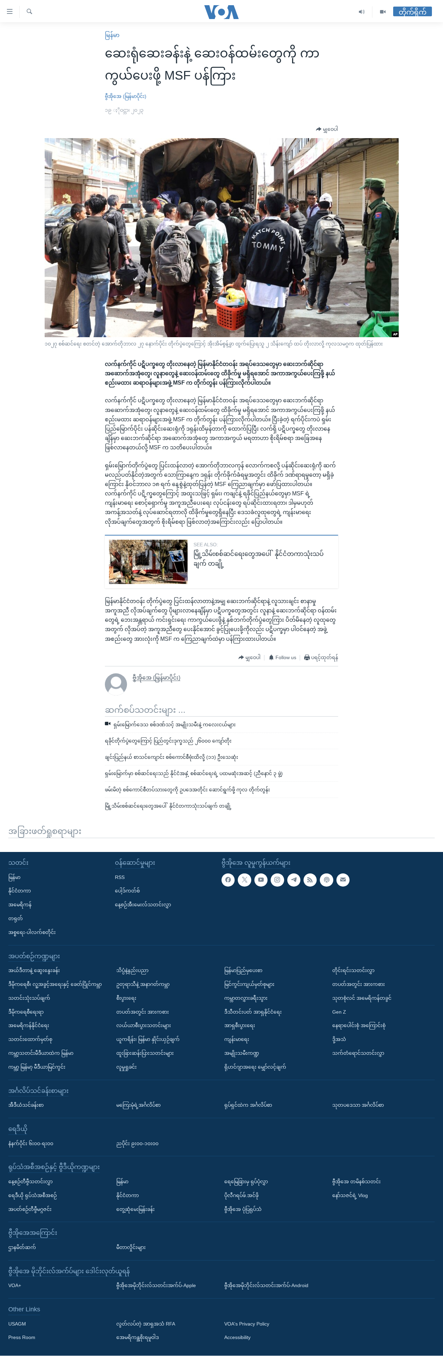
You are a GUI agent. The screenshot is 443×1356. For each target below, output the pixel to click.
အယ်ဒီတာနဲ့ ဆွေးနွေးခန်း (34, 970)
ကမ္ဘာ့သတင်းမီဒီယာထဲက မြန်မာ (40, 1053)
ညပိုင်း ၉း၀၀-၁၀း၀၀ (137, 1143)
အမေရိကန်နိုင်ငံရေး (28, 1026)
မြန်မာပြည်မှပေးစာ (243, 970)
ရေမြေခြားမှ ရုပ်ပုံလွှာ (246, 1181)
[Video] (382, 12)
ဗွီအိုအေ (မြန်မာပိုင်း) (125, 96)
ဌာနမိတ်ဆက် (22, 1247)
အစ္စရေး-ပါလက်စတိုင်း (32, 932)
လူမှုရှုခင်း (126, 1067)
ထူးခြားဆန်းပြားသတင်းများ (145, 1053)
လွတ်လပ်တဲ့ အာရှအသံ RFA (145, 1324)
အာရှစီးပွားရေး (239, 1026)
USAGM (17, 1324)
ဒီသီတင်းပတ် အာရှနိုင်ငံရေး (253, 1012)
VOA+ (14, 1285)
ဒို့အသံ (339, 1039)
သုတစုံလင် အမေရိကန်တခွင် (361, 998)
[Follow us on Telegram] (293, 880)
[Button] (327, 129)
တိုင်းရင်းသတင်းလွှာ (353, 970)
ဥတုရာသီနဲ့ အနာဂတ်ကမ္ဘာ (143, 984)
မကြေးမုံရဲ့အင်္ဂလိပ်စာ (138, 1105)
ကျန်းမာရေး (236, 1039)
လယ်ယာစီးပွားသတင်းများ (143, 1026)
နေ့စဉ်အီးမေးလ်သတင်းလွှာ (143, 904)
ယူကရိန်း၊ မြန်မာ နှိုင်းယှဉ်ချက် (148, 1039)
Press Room (21, 1337)
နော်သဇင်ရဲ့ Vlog (350, 1195)
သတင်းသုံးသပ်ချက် (29, 998)
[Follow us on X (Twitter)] (244, 880)
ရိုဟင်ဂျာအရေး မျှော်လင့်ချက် (255, 1067)
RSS (120, 877)
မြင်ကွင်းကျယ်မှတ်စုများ (249, 984)
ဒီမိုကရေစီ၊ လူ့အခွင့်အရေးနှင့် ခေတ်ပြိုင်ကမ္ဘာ (55, 984)
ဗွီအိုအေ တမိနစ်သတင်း (356, 1181)
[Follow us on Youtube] (261, 880)
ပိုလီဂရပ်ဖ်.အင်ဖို (241, 1195)
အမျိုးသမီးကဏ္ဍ (241, 1053)
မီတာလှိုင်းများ (131, 1247)
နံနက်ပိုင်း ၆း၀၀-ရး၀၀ (30, 1143)
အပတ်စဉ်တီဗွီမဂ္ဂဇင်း (30, 1209)
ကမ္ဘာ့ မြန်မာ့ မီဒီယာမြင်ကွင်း (36, 1067)
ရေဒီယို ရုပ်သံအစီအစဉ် (32, 1195)
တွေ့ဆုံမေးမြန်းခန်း (135, 1209)
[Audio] (361, 12)
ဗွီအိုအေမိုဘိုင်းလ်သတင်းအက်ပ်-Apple (156, 1285)
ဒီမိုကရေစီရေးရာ (26, 1012)
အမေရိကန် (19, 904)
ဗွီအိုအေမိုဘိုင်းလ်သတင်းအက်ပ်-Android (266, 1285)
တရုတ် (15, 918)
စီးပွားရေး (126, 998)
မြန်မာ (112, 35)
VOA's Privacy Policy (246, 1324)
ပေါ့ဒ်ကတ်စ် (127, 891)
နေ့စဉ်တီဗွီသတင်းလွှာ (30, 1181)
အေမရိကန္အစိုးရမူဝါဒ (137, 1337)
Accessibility (237, 1337)
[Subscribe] (343, 880)
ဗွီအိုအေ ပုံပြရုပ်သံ (243, 1209)
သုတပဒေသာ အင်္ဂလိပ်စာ (358, 1105)
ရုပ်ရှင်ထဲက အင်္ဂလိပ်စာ (248, 1105)
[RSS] (310, 880)
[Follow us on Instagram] (277, 880)
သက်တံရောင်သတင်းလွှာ (358, 1053)
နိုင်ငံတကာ (19, 891)
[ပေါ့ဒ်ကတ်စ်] (326, 880)
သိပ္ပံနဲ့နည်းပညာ (132, 970)
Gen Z (339, 1012)
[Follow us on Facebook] (228, 880)
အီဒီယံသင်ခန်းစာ (26, 1105)
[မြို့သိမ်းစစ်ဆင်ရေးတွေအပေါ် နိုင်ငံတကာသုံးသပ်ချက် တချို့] (148, 562)
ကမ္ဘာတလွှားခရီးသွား (246, 998)
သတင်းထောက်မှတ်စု (30, 1039)
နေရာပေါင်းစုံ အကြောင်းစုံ (359, 1026)
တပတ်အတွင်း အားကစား (142, 1012)
